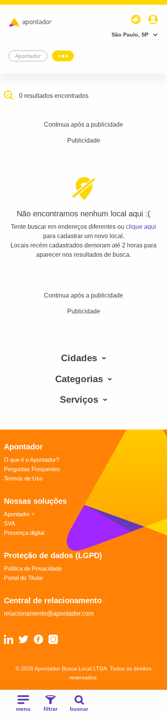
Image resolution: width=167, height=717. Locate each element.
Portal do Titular (23, 577)
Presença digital (24, 532)
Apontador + (19, 514)
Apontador (28, 56)
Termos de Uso (23, 478)
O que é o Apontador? (31, 459)
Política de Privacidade (33, 568)
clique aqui (141, 226)
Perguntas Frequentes (32, 469)
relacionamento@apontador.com (49, 613)
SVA (9, 523)
